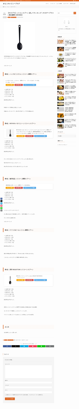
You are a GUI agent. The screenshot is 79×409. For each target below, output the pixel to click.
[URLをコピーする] (50, 346)
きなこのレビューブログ (11, 3)
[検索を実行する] (75, 13)
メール (7, 385)
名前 (6, 380)
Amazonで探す (10, 84)
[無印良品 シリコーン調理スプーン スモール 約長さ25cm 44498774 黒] (19, 52)
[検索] (75, 0)
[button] (7, 346)
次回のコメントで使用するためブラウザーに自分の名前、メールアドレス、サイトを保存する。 (24, 394)
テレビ (9, 17)
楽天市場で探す (19, 84)
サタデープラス (13, 17)
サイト (6, 390)
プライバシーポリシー (63, 144)
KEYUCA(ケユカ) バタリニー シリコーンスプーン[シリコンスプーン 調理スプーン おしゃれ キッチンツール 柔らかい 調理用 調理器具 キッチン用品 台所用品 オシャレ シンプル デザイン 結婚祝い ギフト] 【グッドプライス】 (34, 131)
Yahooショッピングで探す (30, 84)
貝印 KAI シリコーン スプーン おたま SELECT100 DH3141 (29, 275)
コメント (7, 364)
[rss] (73, 0)
